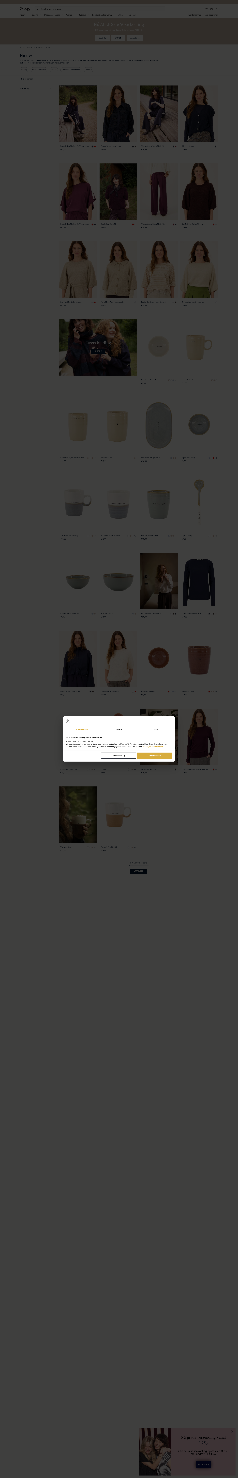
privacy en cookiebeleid (153, 746)
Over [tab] (156, 729)
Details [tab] (119, 729)
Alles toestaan (154, 756)
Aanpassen (117, 756)
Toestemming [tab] (82, 729)
